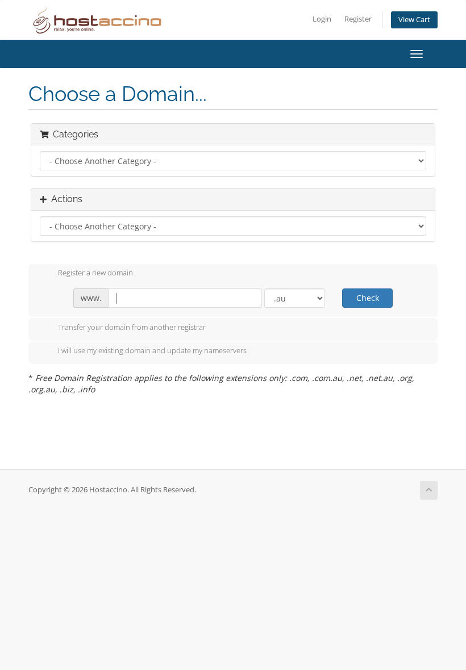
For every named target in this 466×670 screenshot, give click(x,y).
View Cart (414, 19)
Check (367, 297)
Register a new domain (95, 273)
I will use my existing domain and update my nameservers (152, 351)
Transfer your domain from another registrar (132, 327)
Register (358, 19)
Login (322, 19)
